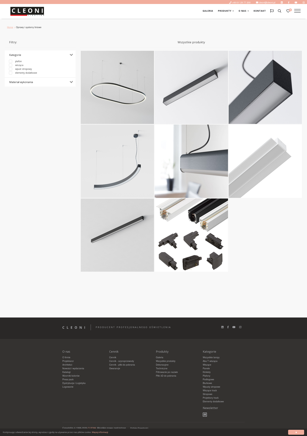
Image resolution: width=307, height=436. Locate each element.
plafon (18, 61)
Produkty (225, 10)
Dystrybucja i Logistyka (74, 383)
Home (10, 27)
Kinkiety (207, 372)
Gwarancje (114, 368)
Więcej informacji (100, 432)
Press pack (68, 379)
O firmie (66, 357)
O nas (243, 10)
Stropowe (207, 394)
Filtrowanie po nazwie (167, 372)
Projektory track (211, 397)
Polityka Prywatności (139, 428)
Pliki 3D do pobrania (166, 375)
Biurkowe (207, 383)
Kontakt (260, 10)
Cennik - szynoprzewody (121, 361)
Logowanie (67, 386)
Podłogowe (208, 379)
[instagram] (240, 327)
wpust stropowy (23, 68)
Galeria (208, 10)
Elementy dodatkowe (213, 401)
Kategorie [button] (15, 55)
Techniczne (161, 368)
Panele (206, 368)
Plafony (206, 375)
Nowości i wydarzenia (73, 368)
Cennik (112, 357)
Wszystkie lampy (211, 357)
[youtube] (296, 2)
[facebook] (228, 327)
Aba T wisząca (210, 361)
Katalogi (66, 372)
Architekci (67, 364)
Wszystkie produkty (165, 361)
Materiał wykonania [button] (21, 82)
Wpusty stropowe (211, 386)
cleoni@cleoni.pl (267, 2)
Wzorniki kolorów (70, 375)
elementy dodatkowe (26, 72)
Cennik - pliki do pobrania (122, 364)
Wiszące (207, 364)
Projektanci (68, 361)
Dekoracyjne (162, 364)
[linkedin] (282, 2)
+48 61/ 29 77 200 (241, 2)
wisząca (19, 65)
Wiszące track (210, 390)
